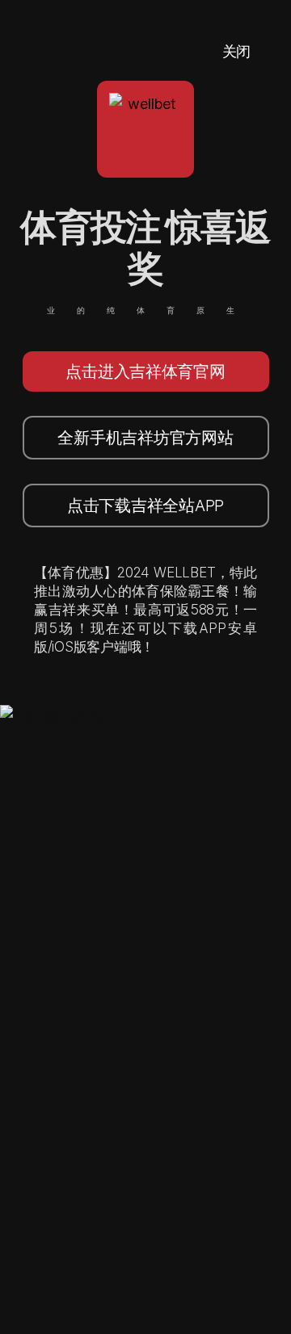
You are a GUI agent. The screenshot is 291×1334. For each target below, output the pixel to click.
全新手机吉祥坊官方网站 (145, 437)
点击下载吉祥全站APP (145, 505)
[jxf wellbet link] (54, 716)
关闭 (236, 51)
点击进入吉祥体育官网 (145, 371)
